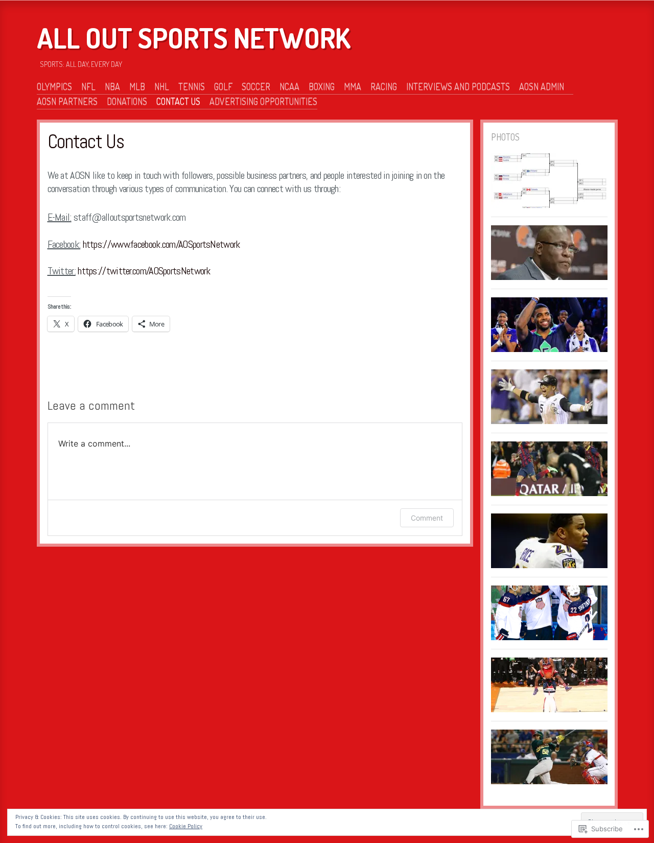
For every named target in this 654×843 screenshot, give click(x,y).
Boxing (322, 86)
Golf (223, 86)
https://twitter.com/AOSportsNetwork (144, 270)
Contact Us (178, 101)
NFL (88, 86)
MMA (352, 86)
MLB (137, 86)
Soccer (256, 86)
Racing (383, 86)
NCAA (289, 86)
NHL (161, 86)
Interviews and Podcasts (458, 86)
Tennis (191, 86)
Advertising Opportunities (263, 101)
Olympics (54, 86)
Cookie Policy (185, 826)
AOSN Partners (67, 101)
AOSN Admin (541, 86)
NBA (112, 86)
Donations (127, 101)
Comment (427, 517)
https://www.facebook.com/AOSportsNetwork (161, 244)
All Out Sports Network (194, 37)
